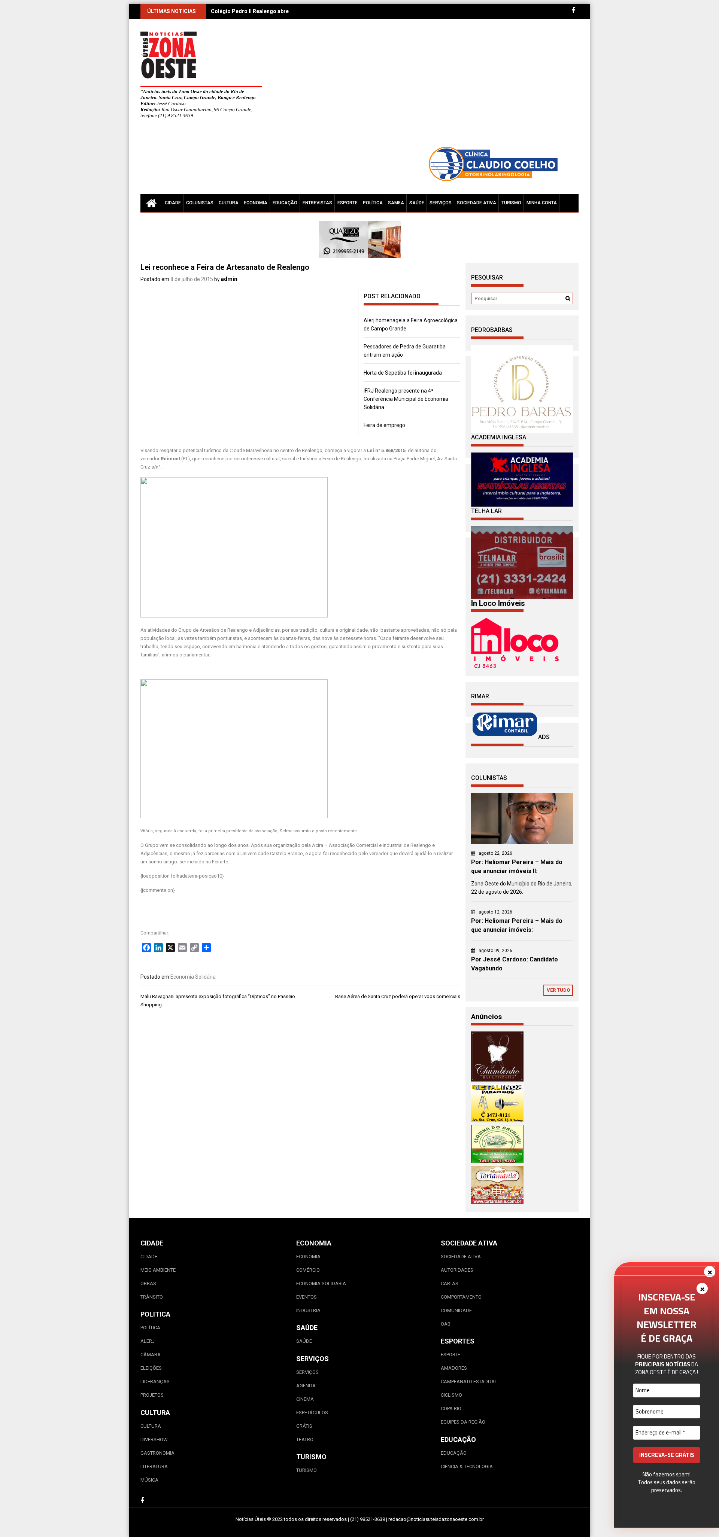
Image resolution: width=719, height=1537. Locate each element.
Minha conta (542, 202)
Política (373, 202)
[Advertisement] (429, 86)
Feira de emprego (384, 425)
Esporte (347, 202)
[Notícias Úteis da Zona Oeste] (151, 203)
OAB (445, 1324)
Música (149, 1480)
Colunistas (199, 202)
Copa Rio (451, 1408)
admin (229, 279)
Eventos (306, 1297)
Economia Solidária (193, 977)
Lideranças (155, 1381)
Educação (285, 202)
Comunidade (456, 1310)
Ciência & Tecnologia (467, 1466)
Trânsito (151, 1297)
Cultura (229, 202)
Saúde (416, 202)
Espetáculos (312, 1412)
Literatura (154, 1466)
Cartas (449, 1283)
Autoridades (457, 1270)
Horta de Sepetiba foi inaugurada (403, 373)
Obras (148, 1283)
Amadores (454, 1368)
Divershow (154, 1439)
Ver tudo (558, 990)
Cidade (173, 202)
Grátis (304, 1426)
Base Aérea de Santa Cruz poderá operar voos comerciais (397, 996)
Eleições (151, 1368)
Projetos (152, 1395)
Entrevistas (317, 202)
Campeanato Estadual (469, 1381)
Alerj (147, 1341)
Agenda (306, 1385)
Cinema (305, 1399)
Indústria (308, 1310)
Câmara (150, 1354)
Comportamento (461, 1297)
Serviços (441, 202)
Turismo (511, 202)
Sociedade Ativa (476, 202)
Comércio (308, 1270)
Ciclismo (451, 1395)
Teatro (304, 1439)
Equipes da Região (463, 1422)
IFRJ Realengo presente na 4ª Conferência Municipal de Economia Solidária (406, 399)
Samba (396, 202)
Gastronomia (157, 1453)
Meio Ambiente (158, 1270)
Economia (255, 202)
